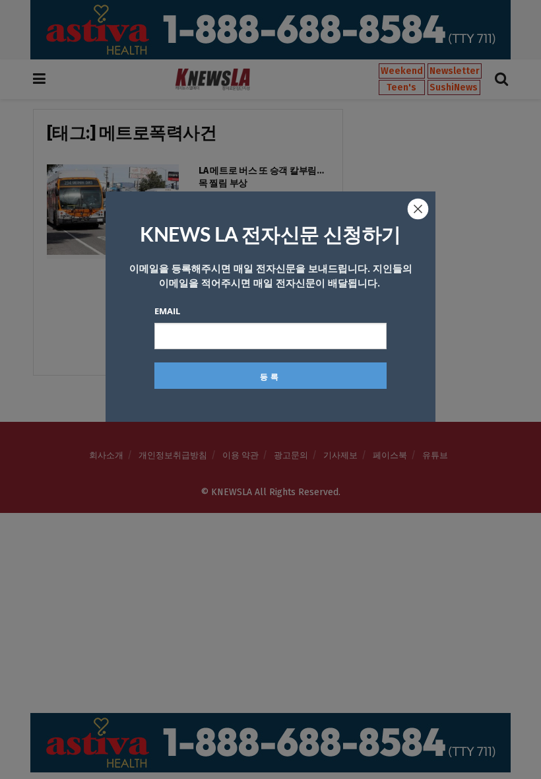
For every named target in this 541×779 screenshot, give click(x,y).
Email (167, 311)
